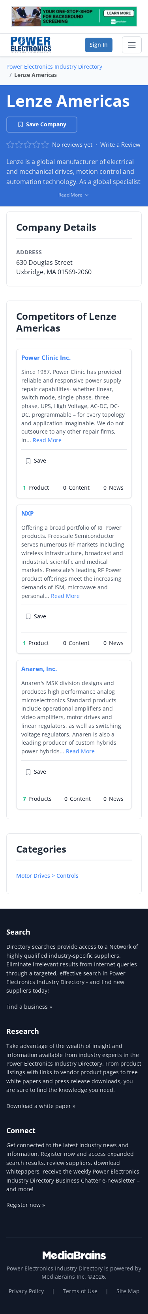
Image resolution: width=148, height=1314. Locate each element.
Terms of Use (80, 1291)
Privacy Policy (26, 1291)
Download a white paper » (40, 1106)
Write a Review (120, 144)
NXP (27, 513)
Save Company (46, 124)
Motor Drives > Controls (47, 875)
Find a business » (29, 1006)
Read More (47, 440)
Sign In (99, 44)
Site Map (128, 1291)
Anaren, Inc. (39, 668)
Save (40, 460)
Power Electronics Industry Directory (54, 66)
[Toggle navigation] (132, 45)
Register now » (25, 1204)
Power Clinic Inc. (46, 357)
